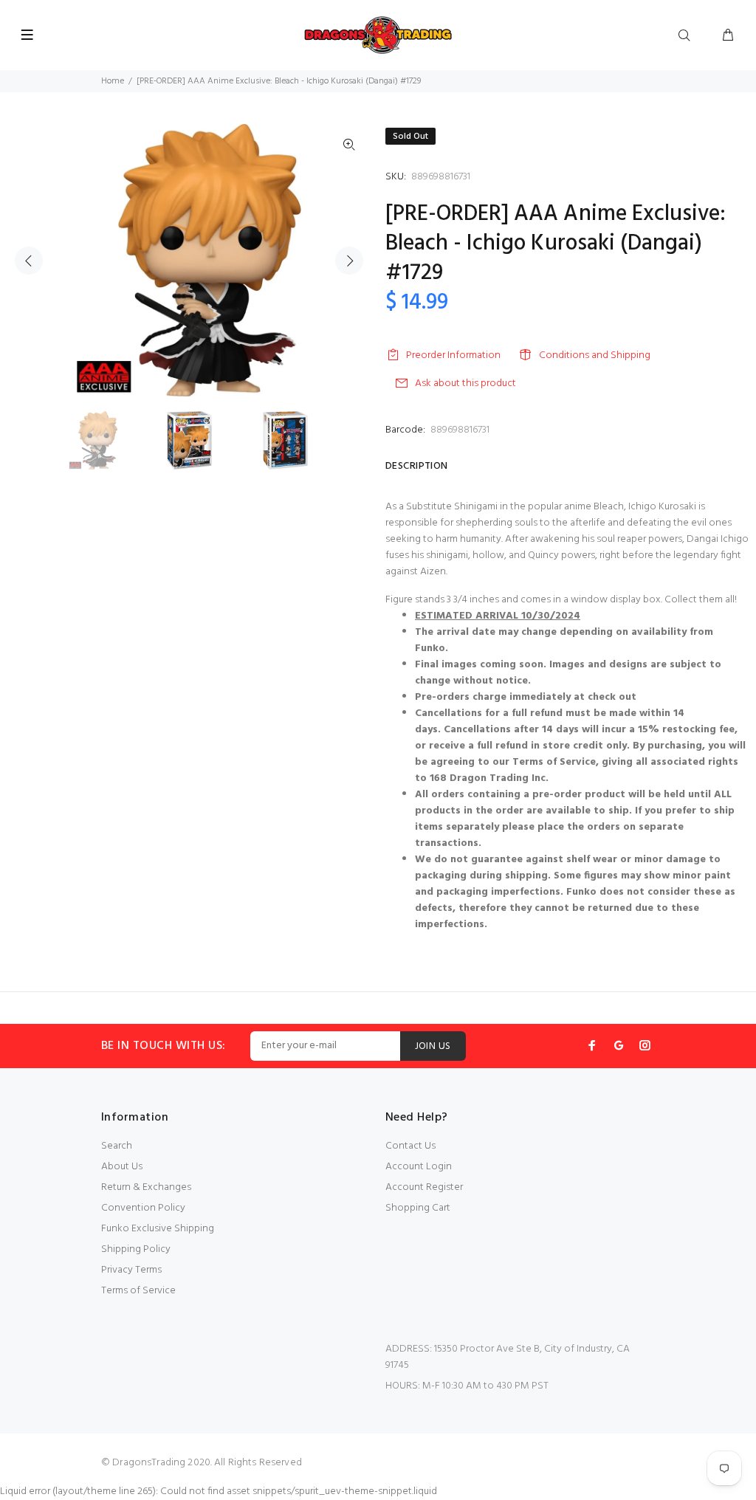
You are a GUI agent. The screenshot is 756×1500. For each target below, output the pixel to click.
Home (112, 81)
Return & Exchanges (146, 1187)
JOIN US (433, 1046)
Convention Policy (143, 1208)
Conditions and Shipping (594, 355)
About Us (121, 1166)
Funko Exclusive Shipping (157, 1228)
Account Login (418, 1166)
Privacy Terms (131, 1270)
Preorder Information (453, 355)
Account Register (424, 1187)
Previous (29, 261)
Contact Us (410, 1146)
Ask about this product (465, 383)
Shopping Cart (417, 1208)
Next (349, 261)
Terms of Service (138, 1290)
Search (116, 1146)
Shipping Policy (136, 1249)
